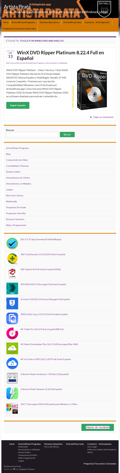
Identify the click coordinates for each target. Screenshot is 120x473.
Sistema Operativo (49, 22)
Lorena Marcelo (16, 63)
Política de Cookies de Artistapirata (101, 449)
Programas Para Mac (16, 213)
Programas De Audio (16, 207)
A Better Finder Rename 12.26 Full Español (41, 389)
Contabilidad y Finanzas (17, 165)
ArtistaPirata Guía (72, 22)
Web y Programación (16, 225)
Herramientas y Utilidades (56, 63)
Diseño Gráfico (13, 171)
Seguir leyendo (17, 105)
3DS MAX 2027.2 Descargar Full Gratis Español (43, 284)
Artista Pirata (17, 7)
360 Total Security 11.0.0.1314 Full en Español (43, 254)
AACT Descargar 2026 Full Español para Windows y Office (49, 404)
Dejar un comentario (103, 117)
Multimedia (11, 201)
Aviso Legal (92, 447)
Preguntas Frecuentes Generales (19, 28)
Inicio (5, 22)
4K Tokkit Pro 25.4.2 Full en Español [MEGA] (42, 329)
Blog (8, 154)
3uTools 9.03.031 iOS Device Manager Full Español (45, 299)
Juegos (9, 189)
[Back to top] (113, 466)
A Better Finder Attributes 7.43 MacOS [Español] (44, 374)
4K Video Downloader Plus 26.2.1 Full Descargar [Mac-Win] (49, 344)
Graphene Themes (27, 469)
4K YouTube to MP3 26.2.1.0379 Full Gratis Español (46, 359)
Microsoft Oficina (14, 195)
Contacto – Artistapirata (97, 22)
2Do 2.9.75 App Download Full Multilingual (40, 239)
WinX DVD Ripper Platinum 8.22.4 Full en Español (60, 55)
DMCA (90, 452)
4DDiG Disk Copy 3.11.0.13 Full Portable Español (44, 314)
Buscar (67, 134)
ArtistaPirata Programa (23, 22)
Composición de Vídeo (17, 160)
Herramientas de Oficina (18, 177)
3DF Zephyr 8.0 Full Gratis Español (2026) (41, 269)
